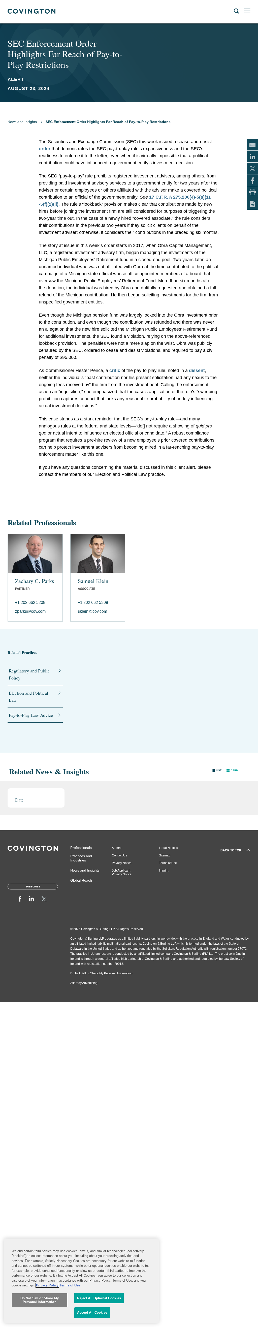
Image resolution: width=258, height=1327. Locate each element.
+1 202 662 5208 (30, 602)
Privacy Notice (122, 863)
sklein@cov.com (92, 611)
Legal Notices (168, 848)
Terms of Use (168, 863)
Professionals (81, 848)
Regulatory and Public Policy (29, 674)
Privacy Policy (47, 1285)
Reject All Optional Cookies (99, 1298)
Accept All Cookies (92, 1312)
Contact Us (119, 855)
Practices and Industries (81, 858)
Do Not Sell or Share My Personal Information (39, 1300)
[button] (216, 770)
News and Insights (22, 122)
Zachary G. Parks (34, 580)
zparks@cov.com (30, 611)
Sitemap (164, 855)
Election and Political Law (28, 696)
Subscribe (32, 886)
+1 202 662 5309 (93, 602)
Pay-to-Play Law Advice (31, 715)
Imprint (163, 870)
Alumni (116, 848)
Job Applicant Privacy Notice (122, 872)
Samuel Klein (93, 580)
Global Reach (81, 880)
